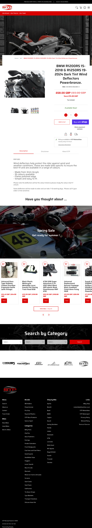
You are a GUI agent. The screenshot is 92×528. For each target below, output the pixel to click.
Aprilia (49, 404)
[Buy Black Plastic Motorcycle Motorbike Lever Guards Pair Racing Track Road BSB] (30, 270)
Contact (4, 410)
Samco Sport (29, 421)
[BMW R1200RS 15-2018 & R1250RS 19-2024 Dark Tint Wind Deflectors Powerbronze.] (15, 110)
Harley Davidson (52, 424)
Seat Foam (28, 485)
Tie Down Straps (30, 492)
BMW (49, 414)
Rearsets (27, 471)
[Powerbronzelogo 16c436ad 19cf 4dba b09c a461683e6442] (23, 364)
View (4, 301)
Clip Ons (27, 433)
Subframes (28, 488)
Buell (48, 410)
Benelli (49, 407)
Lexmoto (50, 442)
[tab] (23, 151)
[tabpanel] (46, 174)
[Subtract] (65, 115)
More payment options (79, 128)
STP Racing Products (7, 521)
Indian (49, 431)
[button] (81, 7)
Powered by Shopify (7, 527)
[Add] (76, 115)
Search (4, 404)
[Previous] (43, 314)
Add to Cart (62, 122)
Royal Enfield (51, 452)
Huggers (27, 461)
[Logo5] (83, 363)
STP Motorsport (85, 414)
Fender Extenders (30, 443)
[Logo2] (68, 363)
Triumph (49, 459)
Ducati (49, 421)
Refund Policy (85, 421)
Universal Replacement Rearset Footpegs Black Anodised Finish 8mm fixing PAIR (71, 286)
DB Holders (28, 404)
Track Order (6, 414)
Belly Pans (28, 430)
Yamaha (49, 462)
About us (5, 407)
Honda (49, 428)
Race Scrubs (29, 468)
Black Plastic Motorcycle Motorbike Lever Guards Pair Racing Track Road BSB (30, 285)
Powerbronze (29, 407)
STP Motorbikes (85, 410)
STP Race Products (31, 417)
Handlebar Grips (30, 457)
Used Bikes (5, 426)
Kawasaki (50, 435)
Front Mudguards (30, 447)
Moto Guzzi (50, 445)
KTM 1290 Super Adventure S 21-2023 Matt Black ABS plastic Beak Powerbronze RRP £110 (50, 286)
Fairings (27, 440)
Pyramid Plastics (30, 414)
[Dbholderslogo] (8, 363)
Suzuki (49, 455)
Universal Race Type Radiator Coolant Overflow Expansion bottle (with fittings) (8, 285)
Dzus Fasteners (29, 437)
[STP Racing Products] (7, 7)
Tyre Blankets (29, 495)
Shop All (46, 309)
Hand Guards (29, 454)
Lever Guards (29, 464)
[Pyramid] (53, 363)
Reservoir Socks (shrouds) (33, 475)
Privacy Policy (85, 417)
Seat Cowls (28, 481)
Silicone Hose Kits (30, 502)
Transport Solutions (31, 499)
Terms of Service (84, 424)
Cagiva (49, 417)
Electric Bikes (6, 430)
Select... (6, 342)
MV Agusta (50, 448)
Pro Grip (27, 410)
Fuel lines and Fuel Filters (33, 450)
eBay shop (86, 404)
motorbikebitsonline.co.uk (82, 407)
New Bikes (5, 423)
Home (16, 58)
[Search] (77, 7)
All (21, 58)
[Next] (48, 314)
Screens (27, 478)
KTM (48, 438)
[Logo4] (38, 363)
